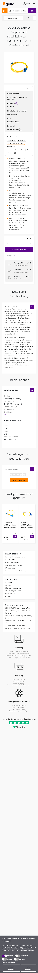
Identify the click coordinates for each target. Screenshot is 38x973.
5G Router (8, 583)
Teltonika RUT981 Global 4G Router (17, 629)
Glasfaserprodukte (13, 18)
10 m (15, 153)
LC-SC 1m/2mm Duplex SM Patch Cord (26, 526)
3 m (28, 150)
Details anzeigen (8, 962)
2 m (22, 150)
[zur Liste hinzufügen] (31, 87)
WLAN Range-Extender (13, 591)
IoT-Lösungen (10, 569)
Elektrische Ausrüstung (13, 566)
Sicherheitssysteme (12, 563)
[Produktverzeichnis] (4, 10)
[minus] (7, 244)
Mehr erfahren (28, 950)
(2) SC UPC (21, 140)
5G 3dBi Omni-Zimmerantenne (16, 626)
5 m (10, 153)
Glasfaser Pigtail (13, 129)
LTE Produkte (10, 560)
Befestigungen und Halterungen (16, 571)
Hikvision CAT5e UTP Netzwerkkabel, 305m (18, 622)
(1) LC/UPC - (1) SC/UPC (16, 143)
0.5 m (10, 150)
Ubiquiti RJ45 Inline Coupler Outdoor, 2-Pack (18, 617)
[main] (9, 4)
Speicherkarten (10, 594)
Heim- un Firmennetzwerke (15, 557)
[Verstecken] (32, 307)
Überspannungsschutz (13, 588)
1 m (16, 150)
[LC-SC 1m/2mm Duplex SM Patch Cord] (27, 513)
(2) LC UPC (12, 140)
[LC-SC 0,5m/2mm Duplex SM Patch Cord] (10, 513)
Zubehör (8, 597)
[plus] (31, 244)
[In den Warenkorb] (16, 539)
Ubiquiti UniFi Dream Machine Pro (17, 609)
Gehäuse (8, 586)
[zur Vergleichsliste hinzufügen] (27, 87)
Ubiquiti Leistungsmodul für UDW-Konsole (17, 612)
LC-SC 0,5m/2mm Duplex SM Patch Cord (9, 526)
